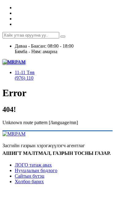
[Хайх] (62, 36)
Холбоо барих (29, 181)
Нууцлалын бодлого (36, 170)
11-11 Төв (25, 72)
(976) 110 (24, 78)
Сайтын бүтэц (29, 176)
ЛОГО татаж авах (33, 165)
